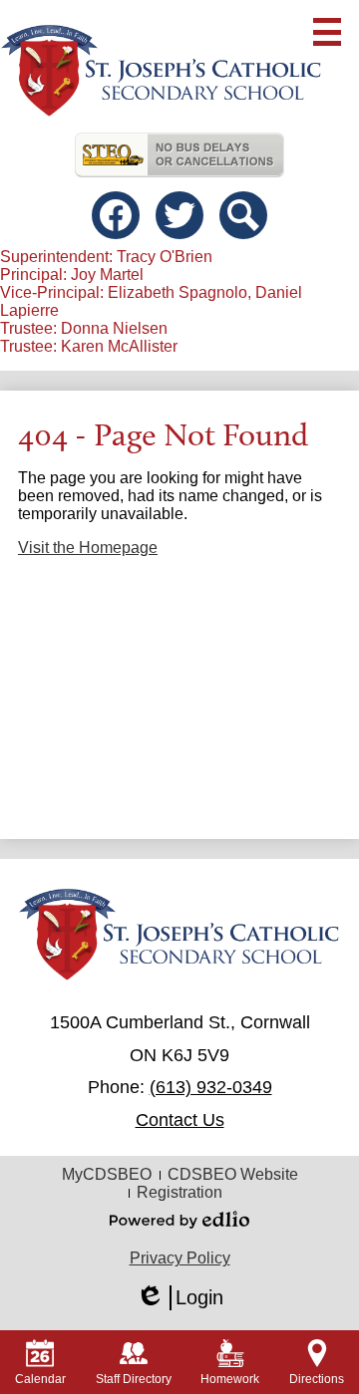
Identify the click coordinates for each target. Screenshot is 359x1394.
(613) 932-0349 (211, 1087)
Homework (229, 1379)
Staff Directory (134, 1379)
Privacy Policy (180, 1258)
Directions (316, 1379)
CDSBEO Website (233, 1174)
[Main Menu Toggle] (327, 32)
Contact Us (180, 1120)
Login (179, 1298)
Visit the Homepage (88, 547)
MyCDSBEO (107, 1174)
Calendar (40, 1379)
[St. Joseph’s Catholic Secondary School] (161, 71)
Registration (179, 1192)
